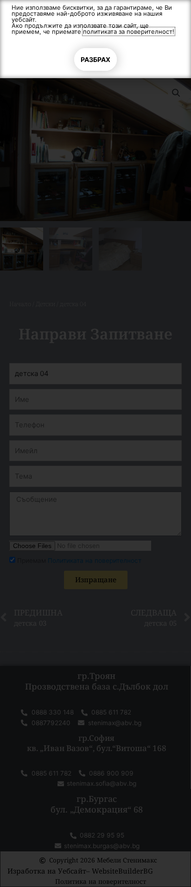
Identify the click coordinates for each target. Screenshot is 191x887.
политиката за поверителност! (128, 31)
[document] (95, 443)
